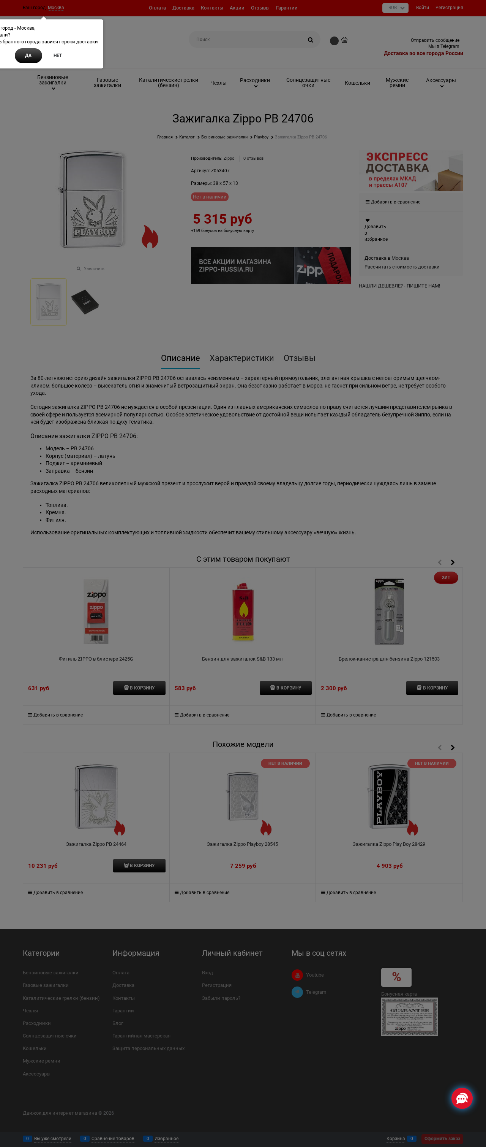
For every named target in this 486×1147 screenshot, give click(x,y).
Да (28, 55)
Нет (58, 55)
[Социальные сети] (462, 1098)
